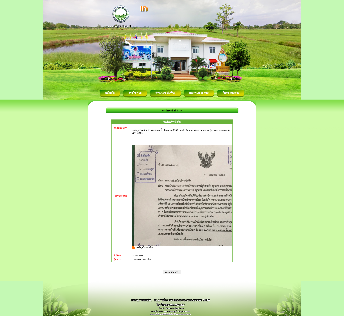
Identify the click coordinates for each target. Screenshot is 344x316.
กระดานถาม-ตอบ (199, 92)
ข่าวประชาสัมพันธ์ (165, 92)
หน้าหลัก (110, 92)
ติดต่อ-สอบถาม (231, 92)
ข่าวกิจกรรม (135, 92)
